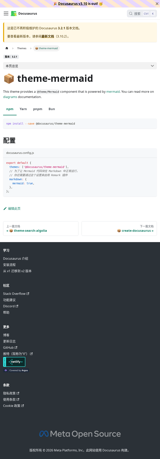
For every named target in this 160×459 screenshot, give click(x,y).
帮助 (6, 312)
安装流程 (9, 265)
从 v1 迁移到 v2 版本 (17, 271)
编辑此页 (14, 208)
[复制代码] (152, 123)
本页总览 (12, 66)
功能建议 (9, 300)
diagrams (10, 97)
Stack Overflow (14, 293)
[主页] (7, 48)
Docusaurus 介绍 (15, 258)
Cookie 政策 (11, 406)
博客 (6, 335)
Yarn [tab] (23, 109)
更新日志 (9, 341)
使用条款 (9, 399)
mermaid (113, 91)
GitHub (8, 347)
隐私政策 (9, 393)
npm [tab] (9, 109)
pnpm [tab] (37, 109)
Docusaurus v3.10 (72, 3)
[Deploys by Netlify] (14, 366)
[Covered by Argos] (16, 371)
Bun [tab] (52, 109)
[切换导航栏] (6, 13)
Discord (9, 306)
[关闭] (157, 3)
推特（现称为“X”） (16, 354)
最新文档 (48, 36)
